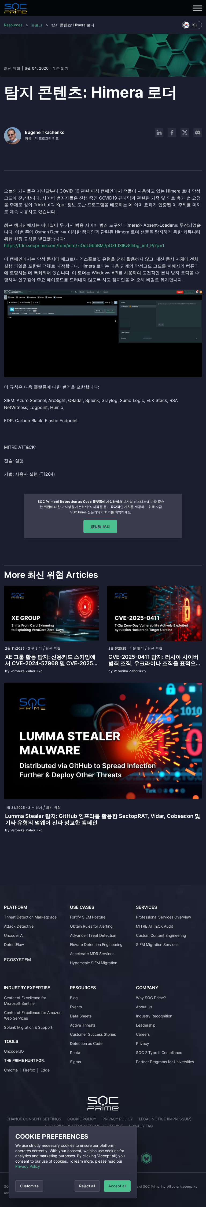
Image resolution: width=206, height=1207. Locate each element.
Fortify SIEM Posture (87, 917)
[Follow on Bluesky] (146, 1158)
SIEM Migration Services (157, 944)
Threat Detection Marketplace (30, 917)
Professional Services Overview (163, 917)
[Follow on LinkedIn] (159, 132)
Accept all (117, 1186)
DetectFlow (14, 944)
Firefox (29, 1070)
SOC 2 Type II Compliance (159, 1052)
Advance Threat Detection (93, 935)
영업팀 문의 (100, 526)
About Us (144, 1007)
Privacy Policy (27, 1166)
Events (76, 1007)
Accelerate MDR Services (92, 953)
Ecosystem (17, 959)
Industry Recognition (154, 1016)
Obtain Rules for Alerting (91, 926)
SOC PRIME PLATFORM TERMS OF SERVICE (84, 1126)
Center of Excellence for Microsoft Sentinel (25, 1000)
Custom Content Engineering (161, 935)
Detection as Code (86, 1043)
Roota (75, 1052)
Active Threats (82, 1025)
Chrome (11, 1070)
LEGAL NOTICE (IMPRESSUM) (165, 1119)
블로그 (36, 25)
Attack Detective (19, 926)
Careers (143, 1034)
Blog (74, 997)
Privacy (142, 1043)
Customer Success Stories (93, 1034)
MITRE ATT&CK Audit (154, 926)
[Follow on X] (185, 132)
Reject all (87, 1186)
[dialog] (73, 1162)
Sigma (75, 1061)
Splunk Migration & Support (28, 1027)
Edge (45, 1070)
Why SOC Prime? (151, 997)
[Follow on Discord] (197, 132)
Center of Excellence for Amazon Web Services (32, 1015)
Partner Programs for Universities (165, 1061)
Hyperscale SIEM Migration (93, 962)
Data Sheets (80, 1016)
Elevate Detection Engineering (96, 944)
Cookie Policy (81, 1119)
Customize (29, 1186)
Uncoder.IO (14, 1051)
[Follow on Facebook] (172, 132)
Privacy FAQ (141, 1126)
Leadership (146, 1025)
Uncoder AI (14, 935)
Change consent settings (33, 1119)
